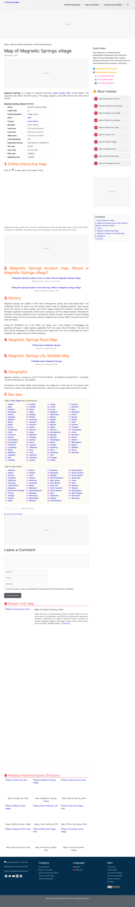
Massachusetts (35, 490)
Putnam (75, 404)
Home (6, 44)
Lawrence (33, 457)
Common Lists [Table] (113, 5)
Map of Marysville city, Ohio (74, 798)
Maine (31, 485)
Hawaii (10, 498)
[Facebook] (6, 877)
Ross (74, 409)
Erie (9, 457)
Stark (74, 422)
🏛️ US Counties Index (104, 79)
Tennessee (76, 478)
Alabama (11, 470)
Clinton (11, 437)
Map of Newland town (107, 149)
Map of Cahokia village (107, 142)
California (12, 480)
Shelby (74, 419)
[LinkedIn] (17, 877)
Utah (73, 483)
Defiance (11, 452)
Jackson (32, 445)
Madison (53, 412)
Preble (52, 460)
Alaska (10, 473)
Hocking (32, 437)
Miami (52, 427)
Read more (66, 623)
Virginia (75, 488)
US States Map (44, 867)
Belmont (11, 419)
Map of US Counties (45, 870)
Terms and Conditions (114, 873)
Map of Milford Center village (18, 824)
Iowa (31, 475)
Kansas (32, 478)
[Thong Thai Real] (17, 4)
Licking (32, 460)
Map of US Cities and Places (21, 44)
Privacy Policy (112, 870)
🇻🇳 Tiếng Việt (77, 870)
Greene (32, 417)
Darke (10, 450)
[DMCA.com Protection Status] (113, 888)
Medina (53, 419)
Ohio (68, 93)
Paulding (53, 447)
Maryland (33, 488)
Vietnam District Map (46, 879)
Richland (75, 407)
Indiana (32, 473)
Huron (31, 442)
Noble (52, 442)
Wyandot (75, 452)
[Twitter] (10, 877)
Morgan (53, 435)
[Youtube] (13, 877)
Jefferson (33, 447)
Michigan (33, 493)
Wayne (74, 445)
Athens (11, 414)
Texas (74, 480)
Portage (53, 457)
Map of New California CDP (46, 824)
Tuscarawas (76, 430)
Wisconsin (76, 495)
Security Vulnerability (114, 876)
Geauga (32, 414)
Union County (59, 93)
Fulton (31, 409)
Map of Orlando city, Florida (109, 113)
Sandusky (76, 412)
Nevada (53, 475)
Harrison (32, 430)
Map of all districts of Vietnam (110, 106)
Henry (31, 432)
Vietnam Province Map (46, 876)
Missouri (32, 501)
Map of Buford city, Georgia (109, 120)
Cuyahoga (12, 447)
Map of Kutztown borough (109, 156)
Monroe (53, 430)
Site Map (110, 882)
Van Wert (75, 435)
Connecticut (13, 485)
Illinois (31, 470)
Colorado (12, 483)
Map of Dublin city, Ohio (18, 798)
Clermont (12, 435)
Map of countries (92, 5)
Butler (10, 424)
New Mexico (55, 483)
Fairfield (11, 460)
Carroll (10, 427)
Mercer (53, 424)
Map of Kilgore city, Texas (109, 127)
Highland (32, 435)
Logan (52, 404)
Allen (10, 407)
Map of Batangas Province (109, 99)
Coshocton (12, 442)
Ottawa (53, 445)
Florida (11, 493)
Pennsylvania (55, 501)
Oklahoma (54, 495)
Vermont (75, 485)
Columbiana (13, 440)
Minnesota (33, 495)
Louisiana (33, 483)
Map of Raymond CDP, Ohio (18, 847)
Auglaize (11, 417)
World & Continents (72, 5)
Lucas (52, 409)
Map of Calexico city (107, 135)
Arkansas (12, 478)
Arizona (11, 475)
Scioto (74, 414)
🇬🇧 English (76, 867)
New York (54, 485)
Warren (74, 440)
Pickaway (54, 452)
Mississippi (33, 498)
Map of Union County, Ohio (49, 609)
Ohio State (15, 401)
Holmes (32, 440)
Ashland (11, 409)
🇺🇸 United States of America (105, 72)
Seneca (74, 417)
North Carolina (56, 488)
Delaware (12, 455)
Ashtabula (12, 412)
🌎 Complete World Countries (105, 69)
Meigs (52, 422)
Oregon (53, 498)
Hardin (32, 427)
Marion (53, 417)
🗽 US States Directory (104, 76)
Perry (52, 450)
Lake (31, 452)
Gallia (31, 412)
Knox (31, 450)
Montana (53, 470)
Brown (10, 422)
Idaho (10, 501)
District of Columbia (16, 490)
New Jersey (55, 480)
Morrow (53, 437)
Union (74, 432)
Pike (52, 455)
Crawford (12, 445)
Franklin (32, 407)
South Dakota (77, 475)
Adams (11, 404)
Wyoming (75, 498)
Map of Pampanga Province (109, 163)
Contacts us (111, 867)
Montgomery (55, 432)
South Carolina (78, 473)
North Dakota (55, 490)
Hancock (32, 424)
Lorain (52, 407)
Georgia (11, 495)
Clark (10, 432)
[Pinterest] (21, 877)
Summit (75, 424)
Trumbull (75, 427)
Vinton (74, 437)
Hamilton (32, 422)
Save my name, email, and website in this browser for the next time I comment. (40, 589)
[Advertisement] (67, 24)
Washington (76, 442)
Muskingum (55, 440)
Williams (75, 447)
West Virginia (77, 493)
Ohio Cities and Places (43, 44)
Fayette (32, 404)
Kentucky (33, 480)
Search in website (113, 879)
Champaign (12, 430)
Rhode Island (77, 470)
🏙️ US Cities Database (104, 83)
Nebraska (54, 473)
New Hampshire (56, 478)
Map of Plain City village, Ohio (74, 824)
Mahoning (54, 414)
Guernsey (33, 419)
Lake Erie (32, 455)
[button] (128, 5)
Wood (74, 450)
